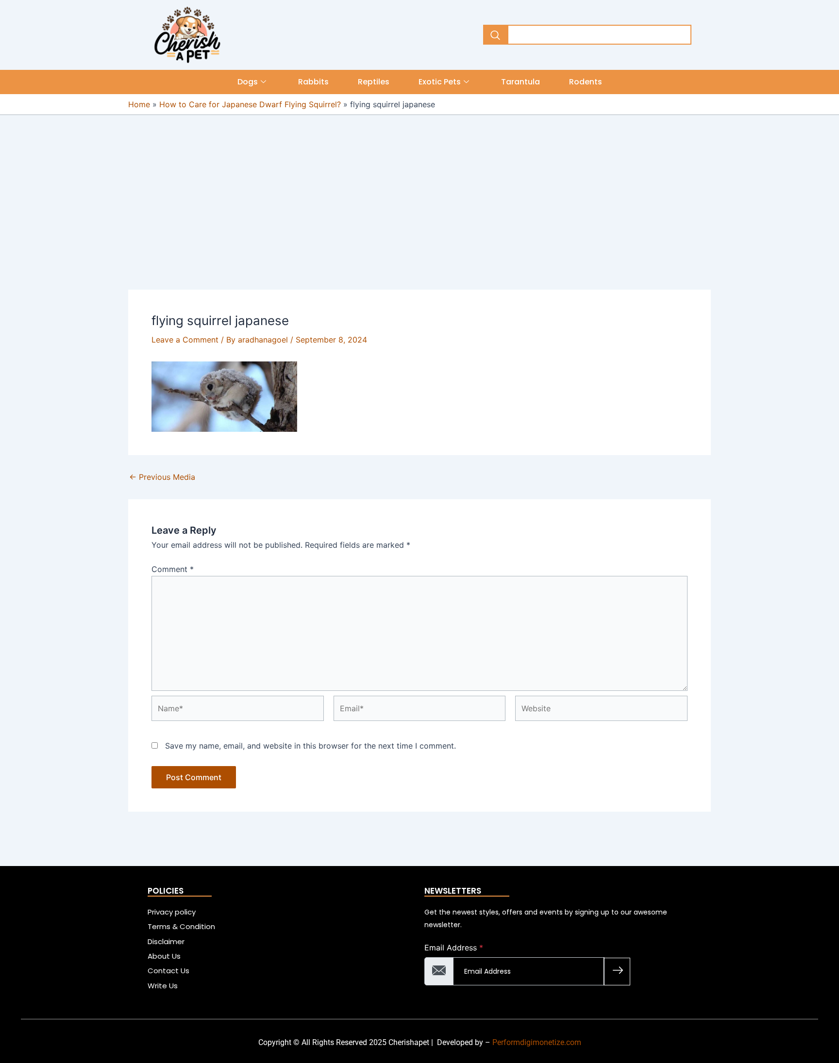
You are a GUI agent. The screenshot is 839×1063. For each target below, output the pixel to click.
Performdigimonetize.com (536, 1042)
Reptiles (373, 81)
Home (139, 104)
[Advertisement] (419, 218)
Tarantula (520, 81)
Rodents (585, 81)
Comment (172, 569)
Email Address (453, 947)
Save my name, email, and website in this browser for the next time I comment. (310, 746)
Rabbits (313, 81)
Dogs (247, 81)
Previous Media (162, 477)
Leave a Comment (184, 339)
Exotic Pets (440, 81)
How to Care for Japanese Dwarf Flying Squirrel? (250, 104)
